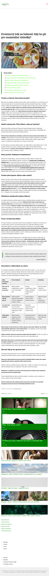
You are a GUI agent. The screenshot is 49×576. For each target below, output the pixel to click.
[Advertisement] (24, 18)
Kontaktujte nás (17, 388)
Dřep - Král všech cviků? (11, 425)
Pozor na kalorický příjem (13, 87)
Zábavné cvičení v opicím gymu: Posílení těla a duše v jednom (20, 515)
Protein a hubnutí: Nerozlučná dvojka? (17, 75)
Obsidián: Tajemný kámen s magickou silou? (15, 488)
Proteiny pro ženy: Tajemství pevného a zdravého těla (22, 441)
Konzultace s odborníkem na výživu (16, 90)
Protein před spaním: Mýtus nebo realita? (18, 83)
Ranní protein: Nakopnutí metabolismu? (17, 80)
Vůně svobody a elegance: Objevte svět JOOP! (16, 460)
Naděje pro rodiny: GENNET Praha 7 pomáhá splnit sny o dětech (21, 474)
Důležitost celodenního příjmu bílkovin (17, 85)
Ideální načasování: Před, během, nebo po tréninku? (21, 78)
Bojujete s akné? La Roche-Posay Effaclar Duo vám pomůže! (20, 502)
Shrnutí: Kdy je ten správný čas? (15, 92)
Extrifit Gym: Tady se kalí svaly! (14, 409)
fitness (46, 393)
